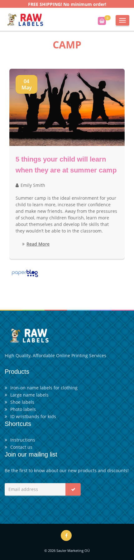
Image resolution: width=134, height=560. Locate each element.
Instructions (22, 440)
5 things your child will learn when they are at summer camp (66, 164)
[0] (102, 21)
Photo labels (23, 409)
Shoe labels (22, 402)
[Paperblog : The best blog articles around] (24, 273)
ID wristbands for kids (33, 416)
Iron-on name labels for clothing (44, 388)
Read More (38, 244)
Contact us (21, 447)
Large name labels (29, 395)
